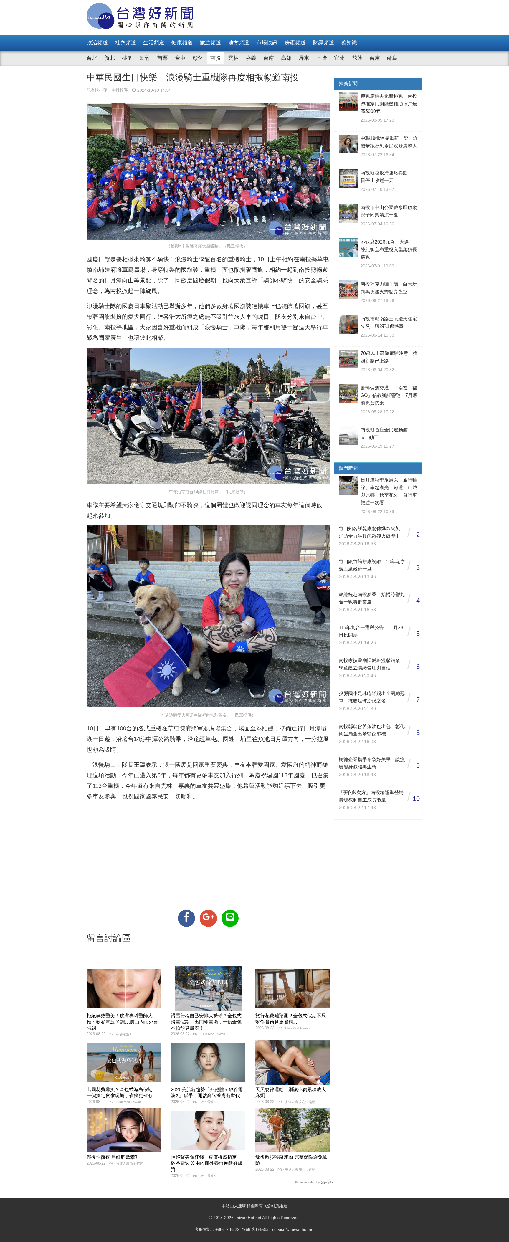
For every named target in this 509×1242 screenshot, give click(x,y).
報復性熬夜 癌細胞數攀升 (113, 1157)
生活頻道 (153, 43)
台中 (180, 58)
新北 (109, 58)
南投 (215, 58)
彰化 (198, 58)
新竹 (145, 58)
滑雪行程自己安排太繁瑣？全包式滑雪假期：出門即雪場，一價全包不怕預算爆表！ (206, 1022)
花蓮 (357, 58)
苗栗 (162, 58)
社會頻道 (125, 43)
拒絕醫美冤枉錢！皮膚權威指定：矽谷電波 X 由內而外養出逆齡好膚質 (206, 1163)
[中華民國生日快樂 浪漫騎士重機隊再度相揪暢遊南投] (186, 918)
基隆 (321, 58)
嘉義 (251, 58)
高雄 (286, 58)
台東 (374, 58)
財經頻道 (323, 43)
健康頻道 (182, 43)
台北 (92, 58)
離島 (392, 58)
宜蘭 (339, 58)
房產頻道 (295, 43)
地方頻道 (238, 43)
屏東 (304, 58)
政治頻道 (97, 43)
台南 (268, 58)
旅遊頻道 (210, 43)
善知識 (349, 43)
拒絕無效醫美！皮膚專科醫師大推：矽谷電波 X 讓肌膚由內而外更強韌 (122, 1022)
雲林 (233, 58)
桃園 (127, 58)
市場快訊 (266, 43)
